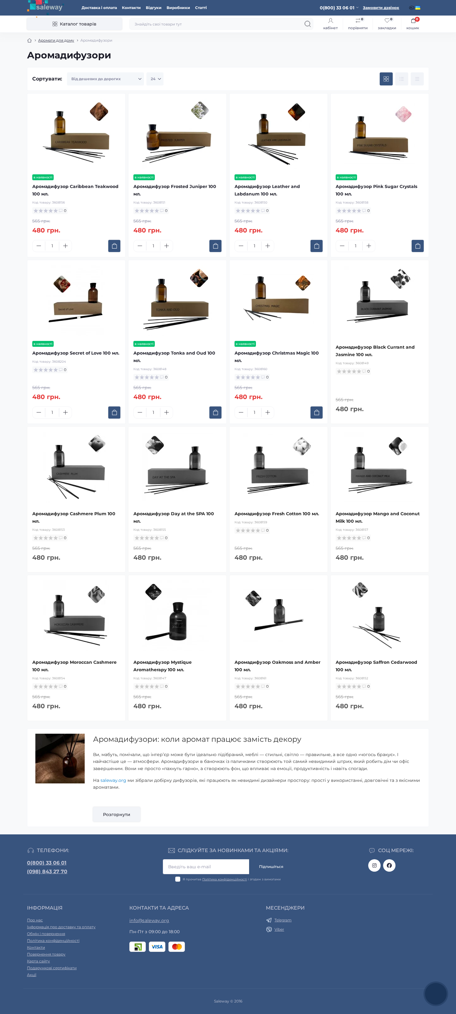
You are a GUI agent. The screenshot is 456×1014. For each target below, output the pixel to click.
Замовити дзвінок (381, 7)
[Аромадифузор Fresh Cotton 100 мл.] (279, 467)
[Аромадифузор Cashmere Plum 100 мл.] (76, 467)
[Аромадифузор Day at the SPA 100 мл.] (177, 467)
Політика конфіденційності (224, 879)
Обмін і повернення (46, 933)
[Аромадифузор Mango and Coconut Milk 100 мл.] (380, 467)
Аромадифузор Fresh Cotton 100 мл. (277, 513)
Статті (201, 7)
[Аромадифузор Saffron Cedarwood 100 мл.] (380, 615)
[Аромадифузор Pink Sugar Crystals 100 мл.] (380, 134)
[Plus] (65, 245)
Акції (31, 974)
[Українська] (418, 8)
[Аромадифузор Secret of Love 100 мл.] (76, 300)
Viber (279, 929)
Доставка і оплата (99, 7)
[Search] (307, 24)
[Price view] (417, 78)
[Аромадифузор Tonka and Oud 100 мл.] (177, 300)
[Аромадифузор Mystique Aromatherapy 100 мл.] (177, 615)
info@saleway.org (149, 920)
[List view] (401, 78)
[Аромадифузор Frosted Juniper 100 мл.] (177, 134)
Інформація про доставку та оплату (61, 927)
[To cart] (114, 246)
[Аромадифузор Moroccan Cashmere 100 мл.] (76, 615)
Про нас (35, 920)
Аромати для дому (56, 40)
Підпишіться (271, 866)
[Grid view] (386, 78)
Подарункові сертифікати (52, 968)
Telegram (283, 920)
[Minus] (39, 245)
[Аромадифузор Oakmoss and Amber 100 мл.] (279, 615)
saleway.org (113, 780)
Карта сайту (38, 961)
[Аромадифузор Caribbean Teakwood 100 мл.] (76, 134)
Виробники (178, 7)
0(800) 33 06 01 (46, 863)
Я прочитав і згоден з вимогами (232, 879)
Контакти (131, 7)
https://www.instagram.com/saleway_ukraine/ (374, 865)
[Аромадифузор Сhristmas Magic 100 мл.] (279, 300)
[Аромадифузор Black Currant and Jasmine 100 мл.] (380, 300)
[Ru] (412, 8)
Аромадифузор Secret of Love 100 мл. (75, 353)
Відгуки (154, 7)
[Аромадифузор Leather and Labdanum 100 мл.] (279, 134)
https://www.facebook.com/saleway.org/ (389, 865)
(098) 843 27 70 (47, 871)
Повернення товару (46, 954)
